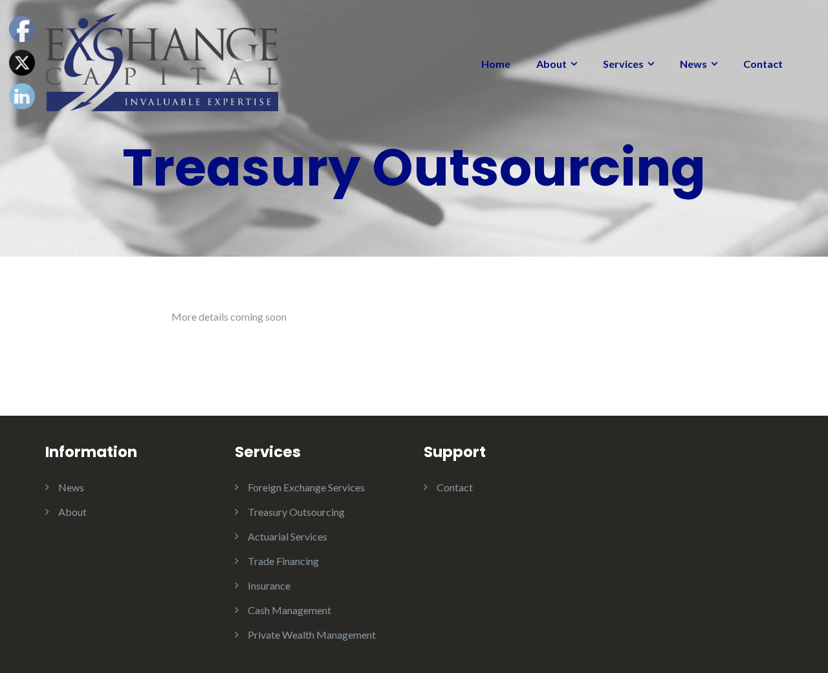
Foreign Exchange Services (306, 487)
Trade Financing (283, 561)
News (693, 64)
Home (495, 64)
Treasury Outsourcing (296, 512)
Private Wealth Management (312, 634)
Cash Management (289, 610)
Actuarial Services (287, 536)
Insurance (269, 585)
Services (623, 64)
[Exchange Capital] (161, 60)
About (551, 64)
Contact (763, 64)
